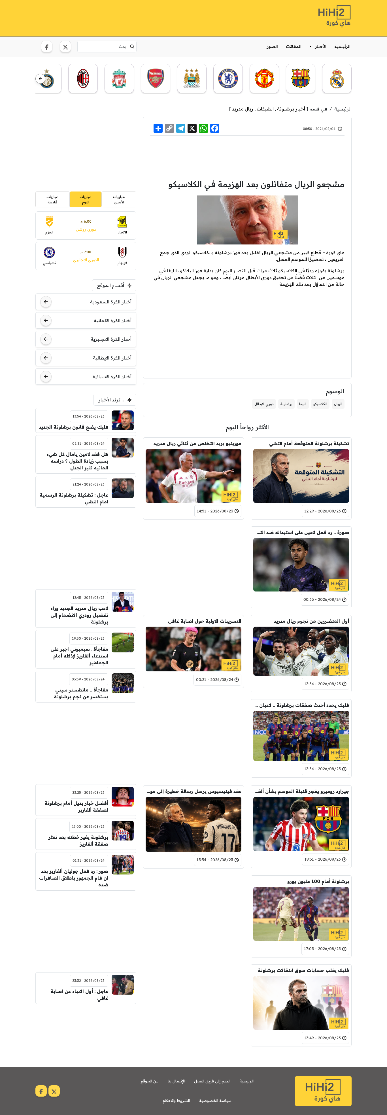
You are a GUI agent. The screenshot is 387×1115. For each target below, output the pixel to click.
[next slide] (40, 79)
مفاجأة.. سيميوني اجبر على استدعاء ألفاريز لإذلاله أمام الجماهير (79, 655)
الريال (338, 404)
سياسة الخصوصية (215, 1100)
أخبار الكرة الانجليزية (111, 339)
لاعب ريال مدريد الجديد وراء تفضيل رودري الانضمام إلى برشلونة (79, 615)
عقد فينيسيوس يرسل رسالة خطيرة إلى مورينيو (193, 791)
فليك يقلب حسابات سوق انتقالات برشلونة (303, 970)
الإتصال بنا (176, 1081)
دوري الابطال (264, 404)
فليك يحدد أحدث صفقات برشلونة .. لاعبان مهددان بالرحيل (301, 705)
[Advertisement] (138, 17)
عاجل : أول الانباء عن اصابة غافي (79, 994)
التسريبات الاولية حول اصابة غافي (204, 621)
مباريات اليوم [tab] (86, 199)
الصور (272, 46)
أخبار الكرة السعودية (110, 302)
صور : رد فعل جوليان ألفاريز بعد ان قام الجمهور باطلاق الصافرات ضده (73, 878)
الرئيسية (342, 46)
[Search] (132, 46)
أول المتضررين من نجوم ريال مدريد (311, 621)
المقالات (293, 46)
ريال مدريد (242, 109)
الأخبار (320, 46)
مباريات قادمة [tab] (52, 199)
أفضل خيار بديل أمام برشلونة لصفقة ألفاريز (76, 806)
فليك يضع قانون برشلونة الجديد (73, 427)
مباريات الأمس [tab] (119, 199)
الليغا (303, 404)
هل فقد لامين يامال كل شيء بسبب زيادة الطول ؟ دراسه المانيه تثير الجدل (77, 461)
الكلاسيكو (320, 404)
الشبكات (265, 109)
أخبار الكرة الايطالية (112, 358)
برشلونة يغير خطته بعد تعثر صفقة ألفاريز (78, 840)
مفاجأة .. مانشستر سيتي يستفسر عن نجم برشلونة (81, 693)
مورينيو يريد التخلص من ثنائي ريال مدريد (197, 443)
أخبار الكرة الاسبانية (111, 376)
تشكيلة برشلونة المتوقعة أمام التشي (309, 443)
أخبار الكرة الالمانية (112, 320)
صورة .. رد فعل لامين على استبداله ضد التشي (301, 532)
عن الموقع (149, 1081)
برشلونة (286, 404)
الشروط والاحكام (176, 1100)
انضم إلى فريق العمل (212, 1081)
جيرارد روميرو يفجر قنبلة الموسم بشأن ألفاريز (301, 791)
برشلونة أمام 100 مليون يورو (318, 881)
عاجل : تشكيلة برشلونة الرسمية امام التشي (74, 498)
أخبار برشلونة (291, 109)
